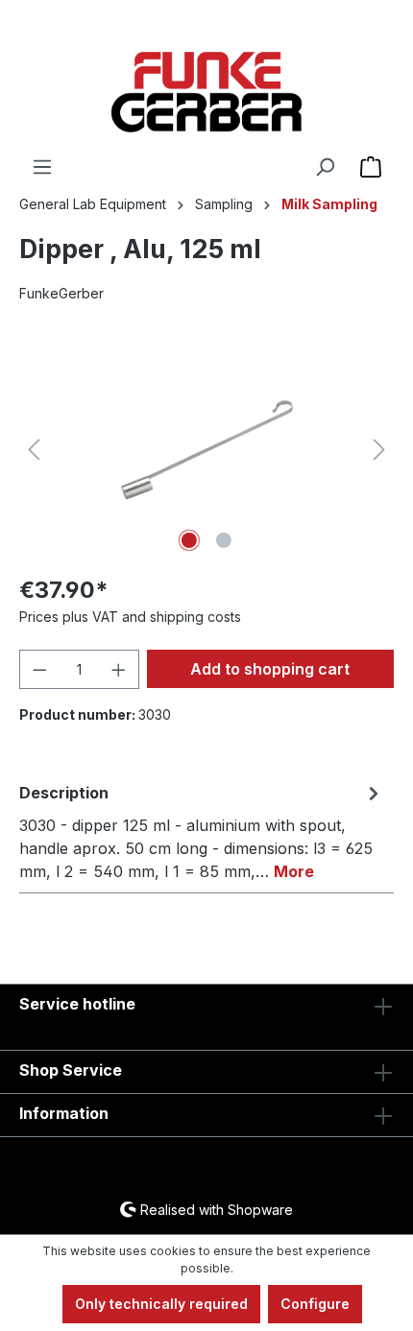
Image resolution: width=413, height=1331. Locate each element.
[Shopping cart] (371, 167)
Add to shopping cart (270, 668)
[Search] (325, 167)
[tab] (201, 831)
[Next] (379, 449)
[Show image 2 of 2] (223, 540)
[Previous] (33, 449)
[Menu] (42, 167)
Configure (315, 1303)
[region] (206, 450)
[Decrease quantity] (39, 669)
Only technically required (161, 1303)
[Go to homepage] (206, 92)
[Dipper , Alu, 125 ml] (206, 450)
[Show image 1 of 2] (189, 540)
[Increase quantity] (119, 669)
